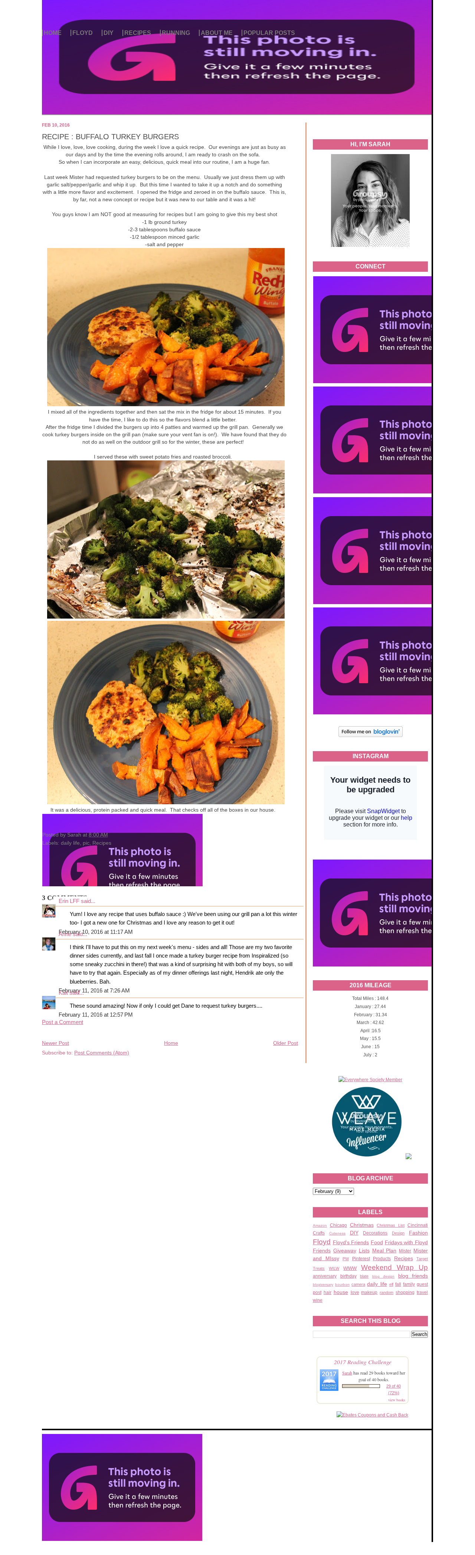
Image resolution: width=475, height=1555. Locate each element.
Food (377, 1242)
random (386, 1292)
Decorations (375, 1233)
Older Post (285, 1043)
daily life (377, 1284)
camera (358, 1284)
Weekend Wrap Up (394, 1267)
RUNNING (176, 33)
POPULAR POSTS (269, 33)
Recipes (403, 1258)
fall (398, 1284)
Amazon (320, 1225)
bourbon (342, 1284)
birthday (348, 1276)
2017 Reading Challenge (363, 1362)
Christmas (362, 1225)
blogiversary (323, 1284)
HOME (53, 33)
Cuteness (337, 1233)
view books (396, 1399)
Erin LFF (69, 901)
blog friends (413, 1276)
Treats (319, 1268)
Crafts (319, 1233)
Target (422, 1258)
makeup (369, 1292)
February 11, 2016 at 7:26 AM (94, 991)
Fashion (418, 1233)
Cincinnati (417, 1225)
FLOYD (82, 33)
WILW (334, 1268)
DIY (109, 33)
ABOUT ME (217, 33)
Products (382, 1258)
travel (422, 1292)
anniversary (325, 1276)
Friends (322, 1251)
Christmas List (390, 1225)
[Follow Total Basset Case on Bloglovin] (370, 736)
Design (398, 1233)
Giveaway (344, 1251)
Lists (364, 1251)
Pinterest (361, 1258)
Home (171, 1043)
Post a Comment (62, 1022)
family (409, 1284)
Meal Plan (384, 1251)
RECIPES (137, 33)
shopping (405, 1292)
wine (317, 1300)
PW (346, 1258)
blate (364, 1276)
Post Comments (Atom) (101, 1053)
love (355, 1292)
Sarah (347, 1373)
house (341, 1292)
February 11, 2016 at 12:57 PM (96, 1015)
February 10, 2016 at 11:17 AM (96, 932)
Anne (65, 934)
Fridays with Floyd (406, 1242)
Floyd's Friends (351, 1242)
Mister (405, 1251)
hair (327, 1292)
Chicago (338, 1225)
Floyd (322, 1242)
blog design (383, 1276)
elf (391, 1284)
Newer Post (55, 1043)
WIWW (350, 1268)
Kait (63, 993)
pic (86, 843)
